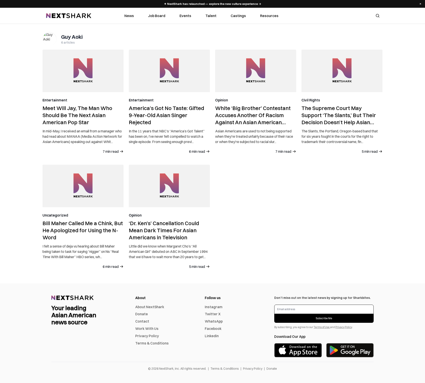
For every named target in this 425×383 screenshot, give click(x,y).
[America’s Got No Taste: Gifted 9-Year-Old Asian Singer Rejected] (169, 71)
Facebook (213, 328)
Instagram (213, 307)
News (129, 16)
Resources (269, 16)
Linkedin (212, 336)
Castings (238, 16)
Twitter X (212, 314)
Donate (141, 314)
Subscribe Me (324, 318)
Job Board (156, 16)
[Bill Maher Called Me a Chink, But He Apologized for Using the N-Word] (83, 186)
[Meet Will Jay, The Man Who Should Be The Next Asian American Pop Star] (83, 71)
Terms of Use (322, 327)
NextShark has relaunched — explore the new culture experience (212, 4)
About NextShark (149, 307)
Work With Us (146, 328)
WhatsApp (214, 321)
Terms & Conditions (152, 343)
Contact (142, 321)
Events (185, 16)
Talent (210, 16)
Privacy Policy (147, 336)
